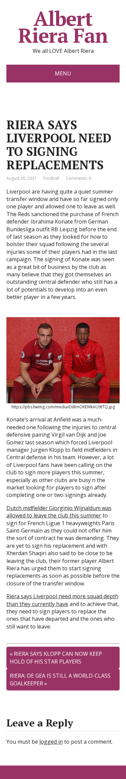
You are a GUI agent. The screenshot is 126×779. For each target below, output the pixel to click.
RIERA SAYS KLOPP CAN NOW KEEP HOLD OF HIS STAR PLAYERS (56, 657)
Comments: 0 (78, 178)
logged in (51, 741)
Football (51, 178)
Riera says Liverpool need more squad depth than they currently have (62, 599)
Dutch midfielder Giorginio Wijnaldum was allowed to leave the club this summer (59, 511)
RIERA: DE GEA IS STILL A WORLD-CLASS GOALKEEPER (60, 679)
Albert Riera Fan (63, 27)
